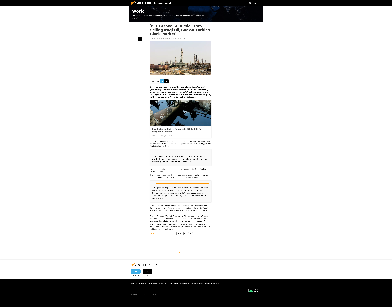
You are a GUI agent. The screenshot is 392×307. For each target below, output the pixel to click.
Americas (171, 265)
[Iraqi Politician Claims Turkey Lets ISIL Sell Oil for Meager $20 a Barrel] (180, 113)
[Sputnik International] (142, 6)
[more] (208, 136)
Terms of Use (152, 283)
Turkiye (180, 234)
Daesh (186, 234)
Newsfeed (168, 234)
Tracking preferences (212, 283)
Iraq (174, 234)
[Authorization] (250, 3)
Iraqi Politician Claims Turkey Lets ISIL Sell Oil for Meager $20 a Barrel (177, 130)
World (152, 234)
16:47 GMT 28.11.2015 (157, 38)
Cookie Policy (173, 283)
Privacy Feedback (197, 283)
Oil (191, 234)
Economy (187, 265)
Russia (179, 265)
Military (196, 265)
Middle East (160, 234)
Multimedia (218, 265)
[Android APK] (254, 291)
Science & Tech (206, 265)
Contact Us (162, 283)
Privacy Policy (184, 283)
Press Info (142, 283)
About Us (134, 283)
